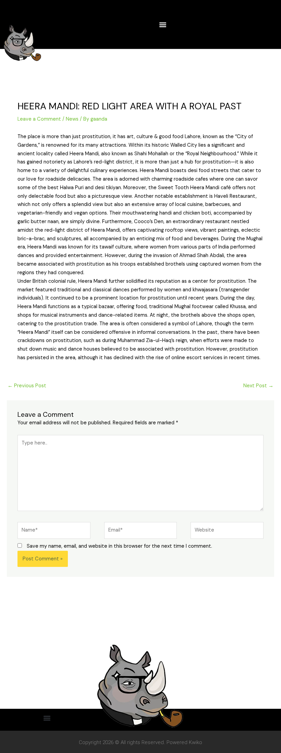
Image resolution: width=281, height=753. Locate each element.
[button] (163, 24)
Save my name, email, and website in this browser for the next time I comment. (119, 546)
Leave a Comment (39, 119)
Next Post (258, 385)
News (72, 119)
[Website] (227, 532)
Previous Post (27, 385)
